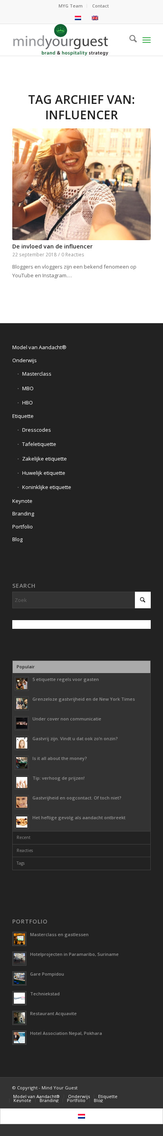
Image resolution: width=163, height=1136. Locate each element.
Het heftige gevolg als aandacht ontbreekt (78, 817)
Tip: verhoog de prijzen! (58, 778)
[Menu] (146, 39)
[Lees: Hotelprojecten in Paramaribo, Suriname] (19, 959)
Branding (23, 513)
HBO (27, 402)
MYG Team (71, 6)
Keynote (22, 500)
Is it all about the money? (59, 758)
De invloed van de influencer (52, 246)
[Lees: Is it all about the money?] (22, 763)
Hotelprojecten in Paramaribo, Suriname (74, 954)
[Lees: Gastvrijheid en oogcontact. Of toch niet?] (22, 802)
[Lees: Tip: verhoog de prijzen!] (22, 782)
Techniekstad (45, 994)
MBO (28, 388)
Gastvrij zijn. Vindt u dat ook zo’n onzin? (75, 738)
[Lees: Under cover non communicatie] (22, 723)
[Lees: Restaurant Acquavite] (19, 1018)
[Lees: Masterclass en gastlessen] (19, 939)
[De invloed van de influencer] (81, 184)
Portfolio (22, 526)
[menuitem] (71, 6)
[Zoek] (129, 40)
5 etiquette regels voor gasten (65, 679)
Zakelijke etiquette (44, 458)
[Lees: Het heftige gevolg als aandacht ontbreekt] (22, 822)
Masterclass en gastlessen (59, 934)
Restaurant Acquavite (53, 1013)
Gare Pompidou (47, 974)
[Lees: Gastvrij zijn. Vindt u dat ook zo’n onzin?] (22, 743)
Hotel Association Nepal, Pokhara (66, 1033)
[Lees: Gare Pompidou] (19, 978)
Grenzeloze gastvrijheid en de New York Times (83, 699)
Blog (17, 539)
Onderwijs (24, 360)
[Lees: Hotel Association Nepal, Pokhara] (19, 1038)
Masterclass (36, 373)
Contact (100, 6)
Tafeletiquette (39, 444)
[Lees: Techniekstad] (19, 998)
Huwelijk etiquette (43, 472)
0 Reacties (72, 254)
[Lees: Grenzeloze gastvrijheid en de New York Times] (22, 703)
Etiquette (23, 415)
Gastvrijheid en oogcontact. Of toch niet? (76, 798)
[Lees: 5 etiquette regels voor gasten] (22, 684)
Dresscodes (36, 429)
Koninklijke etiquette (46, 487)
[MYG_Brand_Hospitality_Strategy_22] (67, 40)
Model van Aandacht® (39, 347)
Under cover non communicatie (66, 719)
